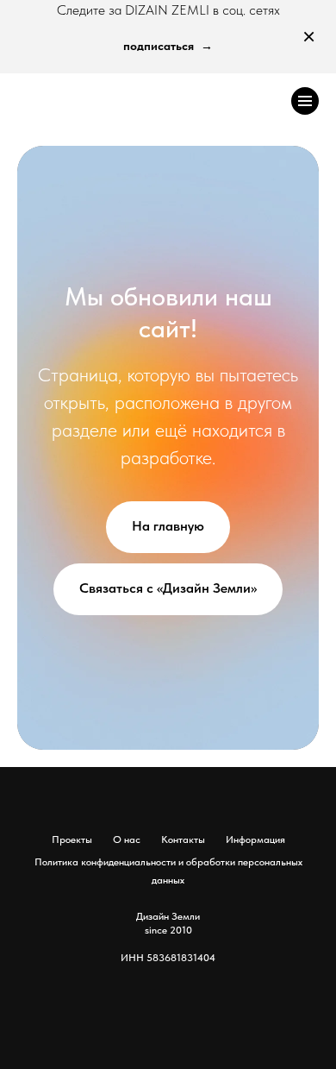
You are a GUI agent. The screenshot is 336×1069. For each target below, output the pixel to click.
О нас (126, 839)
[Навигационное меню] (305, 101)
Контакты (183, 839)
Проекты (72, 839)
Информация (255, 839)
